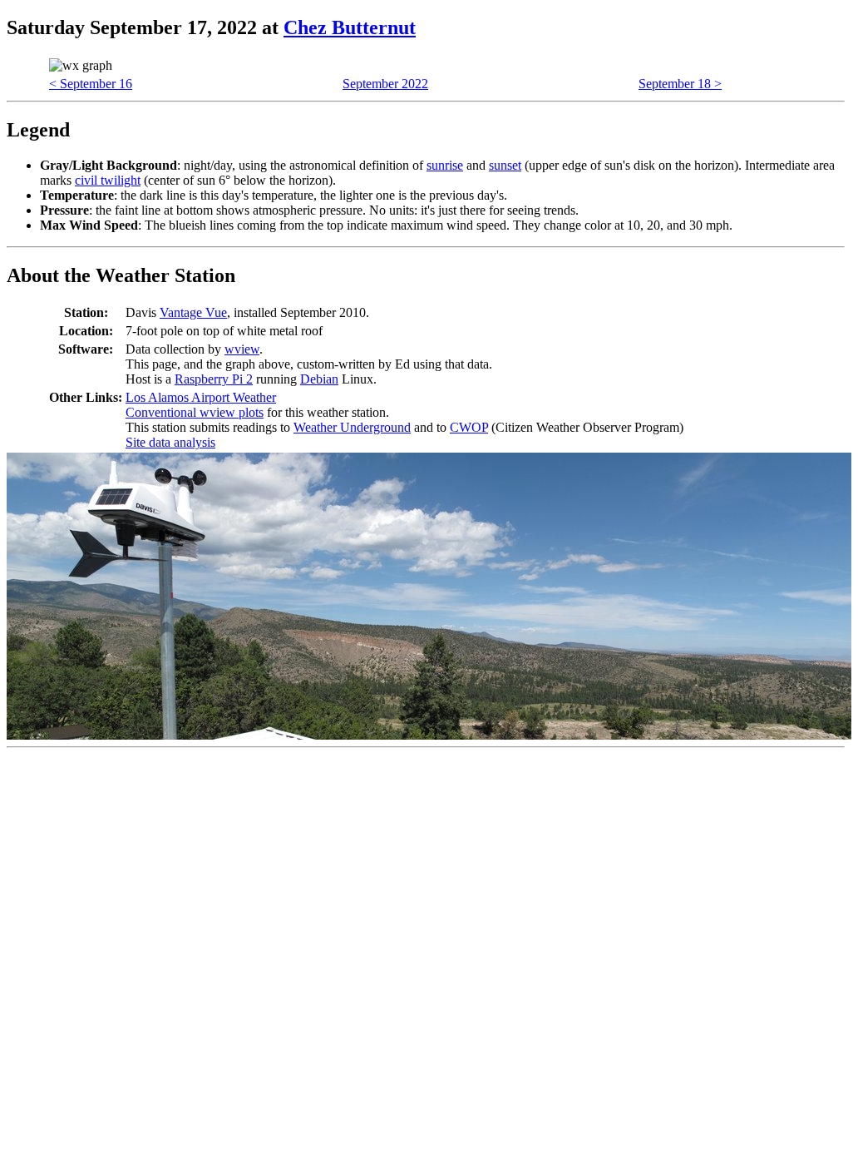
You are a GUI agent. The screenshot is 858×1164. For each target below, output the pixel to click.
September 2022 (385, 84)
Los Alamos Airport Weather (201, 397)
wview (241, 349)
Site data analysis (170, 442)
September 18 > (680, 84)
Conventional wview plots (195, 412)
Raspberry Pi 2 (214, 379)
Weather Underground (352, 427)
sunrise (445, 165)
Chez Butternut (350, 27)
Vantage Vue (193, 312)
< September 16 (90, 84)
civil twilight (108, 180)
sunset (505, 165)
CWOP (469, 427)
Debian (319, 379)
